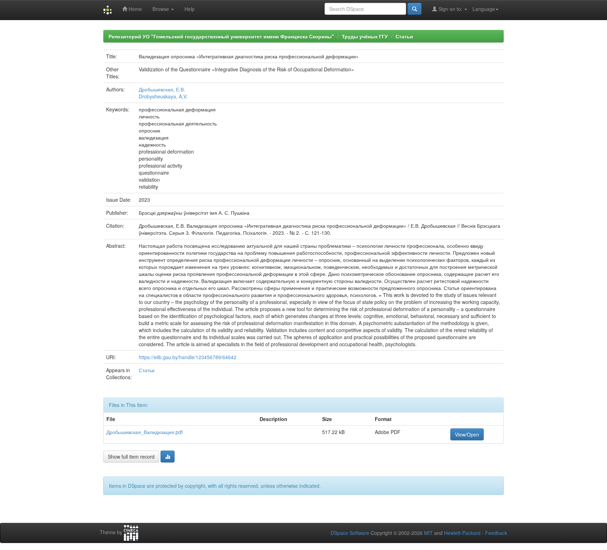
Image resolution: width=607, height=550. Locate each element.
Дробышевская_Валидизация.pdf (144, 431)
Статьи (404, 36)
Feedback (496, 532)
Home (134, 8)
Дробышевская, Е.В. (162, 89)
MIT (428, 532)
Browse (161, 8)
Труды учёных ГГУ (365, 36)
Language (483, 8)
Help (189, 8)
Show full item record (131, 456)
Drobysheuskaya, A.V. (163, 96)
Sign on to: (450, 8)
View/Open (467, 434)
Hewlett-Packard (462, 532)
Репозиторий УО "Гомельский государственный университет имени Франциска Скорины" (221, 36)
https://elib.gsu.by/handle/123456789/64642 (187, 357)
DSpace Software (350, 532)
